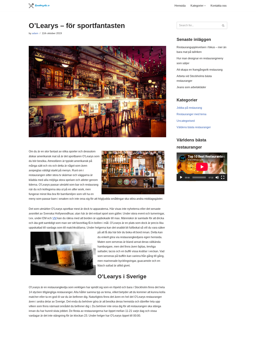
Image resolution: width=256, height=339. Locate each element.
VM (54, 218)
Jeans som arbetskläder (191, 87)
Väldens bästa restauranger (194, 127)
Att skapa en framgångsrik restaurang (200, 69)
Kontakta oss (219, 5)
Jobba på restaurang (189, 107)
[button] (205, 5)
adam (35, 33)
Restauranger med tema (191, 114)
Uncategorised (186, 120)
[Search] (223, 25)
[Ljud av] (217, 177)
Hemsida (180, 5)
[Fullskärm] (222, 177)
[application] (202, 167)
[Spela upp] (181, 177)
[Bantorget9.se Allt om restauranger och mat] (39, 5)
